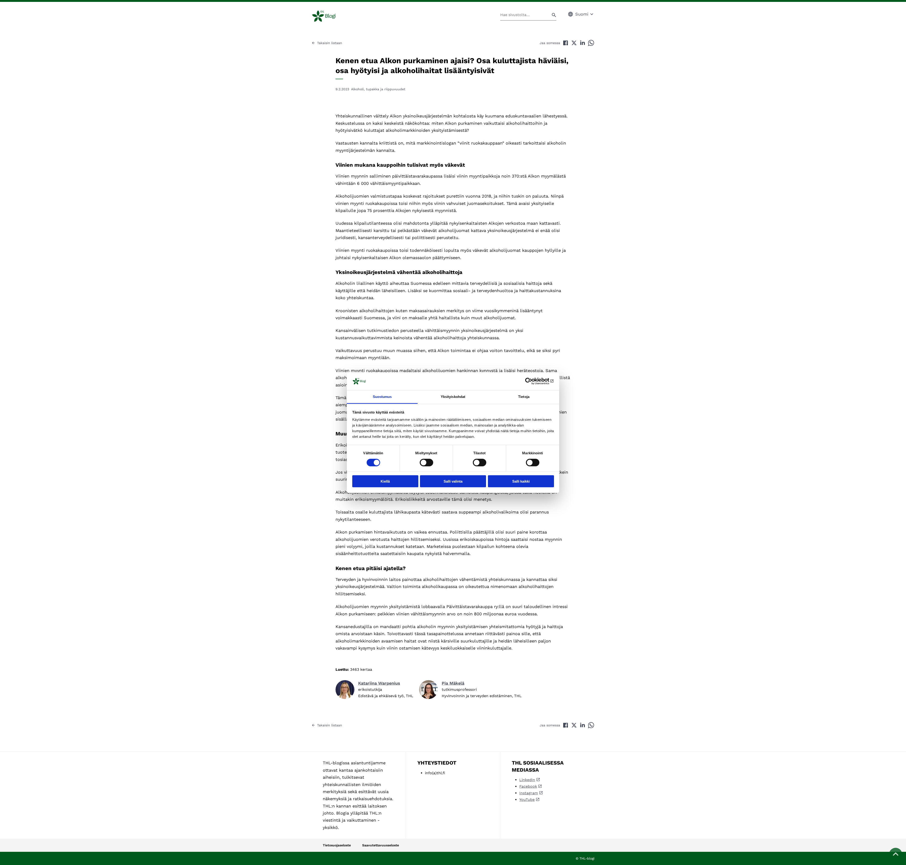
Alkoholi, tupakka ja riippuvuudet (378, 89)
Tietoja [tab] (523, 397)
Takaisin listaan (329, 43)
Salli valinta (453, 481)
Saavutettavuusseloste (380, 845)
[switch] (426, 462)
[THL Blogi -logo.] (329, 16)
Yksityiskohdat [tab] (453, 397)
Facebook (528, 786)
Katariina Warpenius (379, 683)
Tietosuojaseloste (337, 845)
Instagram (528, 793)
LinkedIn (527, 780)
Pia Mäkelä (453, 683)
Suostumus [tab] (382, 397)
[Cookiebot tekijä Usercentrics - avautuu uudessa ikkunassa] (533, 381)
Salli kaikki (521, 481)
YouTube (527, 799)
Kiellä (385, 481)
